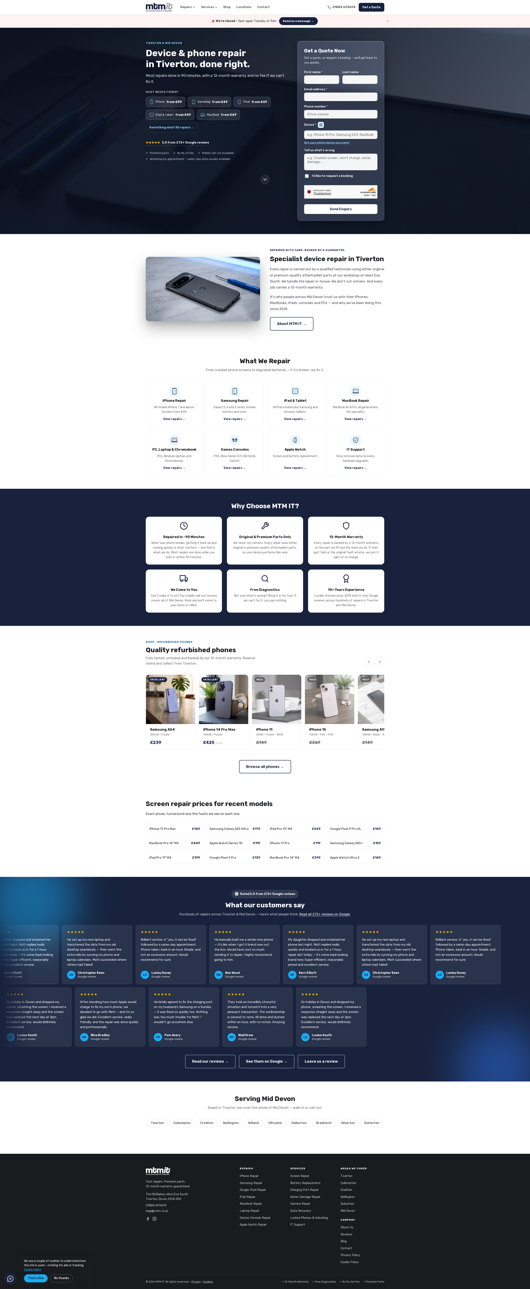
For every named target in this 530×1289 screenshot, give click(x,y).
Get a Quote (372, 7)
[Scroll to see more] (265, 179)
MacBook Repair (251, 1204)
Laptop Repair (249, 1211)
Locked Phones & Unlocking (309, 1218)
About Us (347, 1227)
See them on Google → (266, 1061)
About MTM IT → (291, 323)
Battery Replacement (305, 1183)
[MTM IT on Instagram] (154, 1220)
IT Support (297, 1224)
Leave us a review (321, 1061)
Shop (227, 7)
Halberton (299, 1123)
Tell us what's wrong (319, 150)
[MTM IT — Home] (159, 7)
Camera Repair (300, 1204)
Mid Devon (348, 1211)
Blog (344, 1241)
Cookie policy (32, 1269)
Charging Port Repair (304, 1190)
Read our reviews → (210, 1061)
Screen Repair (299, 1176)
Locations (244, 7)
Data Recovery (300, 1211)
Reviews (346, 1234)
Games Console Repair (255, 1218)
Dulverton (371, 1123)
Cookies (208, 1281)
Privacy (196, 1281)
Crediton (206, 1123)
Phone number (316, 106)
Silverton (348, 1123)
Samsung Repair (251, 1183)
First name (313, 72)
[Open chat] (10, 1278)
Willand (253, 1123)
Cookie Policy (350, 1262)
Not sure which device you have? (327, 142)
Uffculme (275, 1123)
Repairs (186, 7)
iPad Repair (247, 1197)
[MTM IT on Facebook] (148, 1220)
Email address (315, 89)
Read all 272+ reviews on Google (324, 914)
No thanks (61, 1278)
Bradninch (324, 1123)
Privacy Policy (350, 1255)
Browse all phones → (265, 766)
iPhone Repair (249, 1176)
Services (207, 7)
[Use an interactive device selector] (321, 125)
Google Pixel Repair (253, 1190)
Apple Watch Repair (253, 1224)
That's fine (36, 1278)
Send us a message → (298, 21)
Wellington (231, 1123)
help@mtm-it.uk (157, 1211)
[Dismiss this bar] (387, 21)
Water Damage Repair (305, 1197)
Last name (350, 72)
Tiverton (157, 1123)
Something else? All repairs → (171, 127)
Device (310, 125)
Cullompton (182, 1123)
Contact (263, 7)
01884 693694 (156, 1205)
